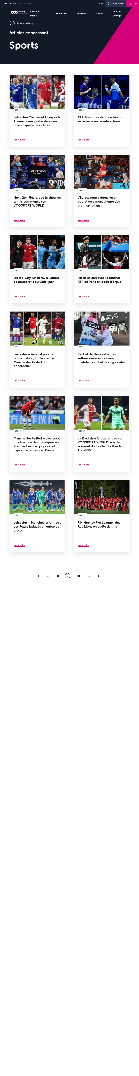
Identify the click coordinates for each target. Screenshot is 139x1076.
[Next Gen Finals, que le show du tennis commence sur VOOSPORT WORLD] (37, 191)
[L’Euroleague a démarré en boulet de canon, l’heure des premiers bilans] (101, 191)
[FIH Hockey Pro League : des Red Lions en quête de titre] (101, 516)
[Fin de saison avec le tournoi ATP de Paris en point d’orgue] (101, 269)
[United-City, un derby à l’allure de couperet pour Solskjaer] (37, 269)
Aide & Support (118, 3)
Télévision (61, 13)
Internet (81, 13)
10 (78, 576)
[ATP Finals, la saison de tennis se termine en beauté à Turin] (101, 111)
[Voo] (20, 12)
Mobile (99, 13)
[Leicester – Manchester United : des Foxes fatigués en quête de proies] (37, 516)
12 (99, 576)
